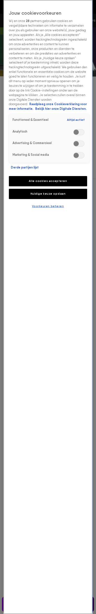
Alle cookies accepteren (48, 181)
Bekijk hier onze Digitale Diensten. (60, 109)
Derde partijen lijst (25, 167)
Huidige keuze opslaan (48, 193)
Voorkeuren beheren (48, 206)
